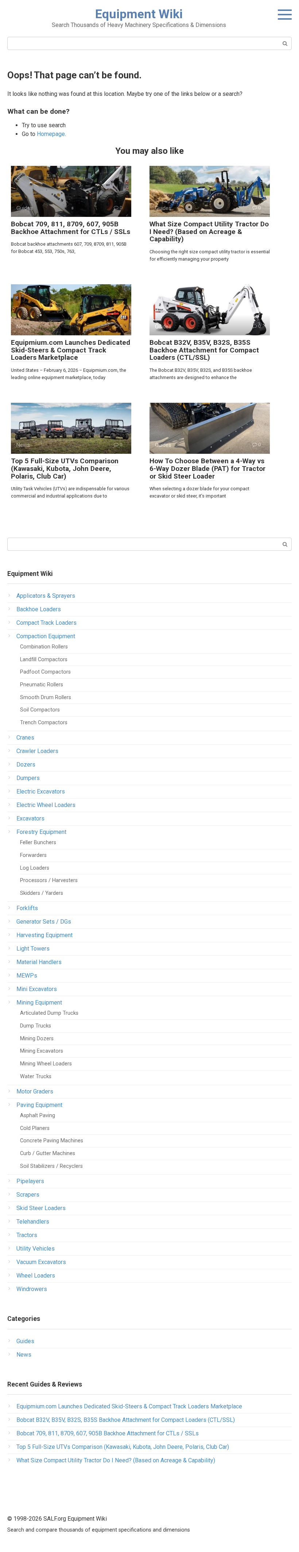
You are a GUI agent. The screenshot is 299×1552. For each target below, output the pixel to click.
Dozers (25, 764)
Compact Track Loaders (46, 622)
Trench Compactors (43, 723)
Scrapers (27, 1194)
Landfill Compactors (43, 659)
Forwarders (33, 855)
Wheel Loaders (35, 1275)
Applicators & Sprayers (45, 595)
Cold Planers (35, 1128)
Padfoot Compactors (45, 672)
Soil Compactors (40, 710)
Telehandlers (32, 1221)
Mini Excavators (36, 989)
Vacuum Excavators (41, 1262)
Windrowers (31, 1289)
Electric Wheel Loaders (45, 805)
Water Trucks (35, 1076)
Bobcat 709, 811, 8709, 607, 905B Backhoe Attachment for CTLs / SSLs (70, 228)
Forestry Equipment (41, 831)
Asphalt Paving (37, 1115)
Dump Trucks (35, 1026)
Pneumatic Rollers (41, 685)
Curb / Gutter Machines (47, 1153)
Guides (25, 1341)
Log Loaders (34, 868)
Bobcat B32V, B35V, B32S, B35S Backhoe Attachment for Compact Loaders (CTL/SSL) (204, 350)
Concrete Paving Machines (51, 1141)
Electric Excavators (40, 791)
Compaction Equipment (45, 636)
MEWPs (26, 975)
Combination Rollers (44, 647)
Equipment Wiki (139, 14)
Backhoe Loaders (38, 609)
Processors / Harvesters (49, 880)
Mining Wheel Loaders (46, 1064)
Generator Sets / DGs (43, 921)
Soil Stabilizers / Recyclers (51, 1166)
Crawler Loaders (37, 751)
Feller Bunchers (38, 842)
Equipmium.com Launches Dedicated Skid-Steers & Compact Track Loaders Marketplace (70, 350)
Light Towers (33, 948)
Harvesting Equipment (44, 935)
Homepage (51, 133)
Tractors (26, 1235)
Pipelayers (30, 1181)
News (23, 1354)
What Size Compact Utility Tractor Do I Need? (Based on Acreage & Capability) (209, 231)
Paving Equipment (39, 1104)
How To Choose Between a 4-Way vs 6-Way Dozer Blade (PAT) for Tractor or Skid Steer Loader (207, 468)
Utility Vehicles (35, 1248)
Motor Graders (34, 1091)
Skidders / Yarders (41, 893)
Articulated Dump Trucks (49, 1013)
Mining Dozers (37, 1039)
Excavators (30, 818)
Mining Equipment (39, 1002)
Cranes (25, 737)
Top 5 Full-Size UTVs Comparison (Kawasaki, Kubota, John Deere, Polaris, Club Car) (65, 468)
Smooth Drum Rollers (45, 697)
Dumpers (28, 778)
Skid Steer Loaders (41, 1208)
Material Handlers (39, 962)
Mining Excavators (41, 1051)
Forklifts (27, 908)
